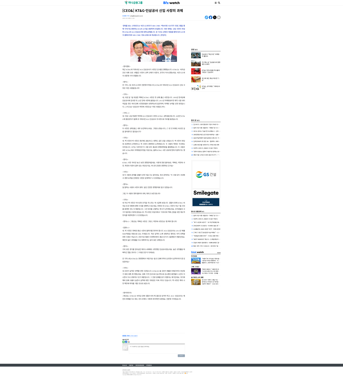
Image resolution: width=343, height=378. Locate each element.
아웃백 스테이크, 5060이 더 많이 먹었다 (205, 148)
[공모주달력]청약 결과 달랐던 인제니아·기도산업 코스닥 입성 (211, 138)
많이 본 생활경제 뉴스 (197, 211)
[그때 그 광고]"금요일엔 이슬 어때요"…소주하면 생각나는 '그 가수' (213, 232)
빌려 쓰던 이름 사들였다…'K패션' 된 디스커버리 (207, 128)
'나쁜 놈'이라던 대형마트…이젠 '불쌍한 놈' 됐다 (215, 260)
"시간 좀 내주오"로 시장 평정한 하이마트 (213, 271)
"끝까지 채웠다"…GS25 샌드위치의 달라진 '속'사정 (216, 284)
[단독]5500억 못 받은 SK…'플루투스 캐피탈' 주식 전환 (209, 141)
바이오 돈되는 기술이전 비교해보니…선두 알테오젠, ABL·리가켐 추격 (214, 131)
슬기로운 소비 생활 (197, 277)
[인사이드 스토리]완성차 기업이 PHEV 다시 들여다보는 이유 (211, 124)
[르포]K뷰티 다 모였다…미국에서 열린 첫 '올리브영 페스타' (211, 226)
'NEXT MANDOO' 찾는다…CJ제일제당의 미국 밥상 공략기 (211, 239)
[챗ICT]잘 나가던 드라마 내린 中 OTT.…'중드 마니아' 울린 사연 (212, 155)
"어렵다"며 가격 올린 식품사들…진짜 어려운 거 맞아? (217, 259)
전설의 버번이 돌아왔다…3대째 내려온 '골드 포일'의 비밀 (210, 243)
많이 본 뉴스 (195, 120)
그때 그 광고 (195, 266)
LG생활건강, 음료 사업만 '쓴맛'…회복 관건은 (206, 229)
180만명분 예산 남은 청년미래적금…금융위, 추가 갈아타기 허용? (213, 134)
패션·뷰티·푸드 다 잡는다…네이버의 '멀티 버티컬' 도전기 (210, 246)
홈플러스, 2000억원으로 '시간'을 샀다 (212, 263)
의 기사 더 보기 (130, 336)
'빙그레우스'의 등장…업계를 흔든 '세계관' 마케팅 (216, 273)
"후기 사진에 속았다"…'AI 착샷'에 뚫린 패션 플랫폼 (208, 222)
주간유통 (194, 256)
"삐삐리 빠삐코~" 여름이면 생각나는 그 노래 (214, 269)
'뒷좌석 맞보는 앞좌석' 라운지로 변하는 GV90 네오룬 (209, 151)
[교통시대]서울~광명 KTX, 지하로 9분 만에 (206, 145)
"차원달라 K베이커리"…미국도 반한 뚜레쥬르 (207, 236)
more (219, 253)
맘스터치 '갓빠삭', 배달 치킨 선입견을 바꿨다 (214, 280)
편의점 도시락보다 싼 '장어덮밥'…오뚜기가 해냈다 (216, 282)
